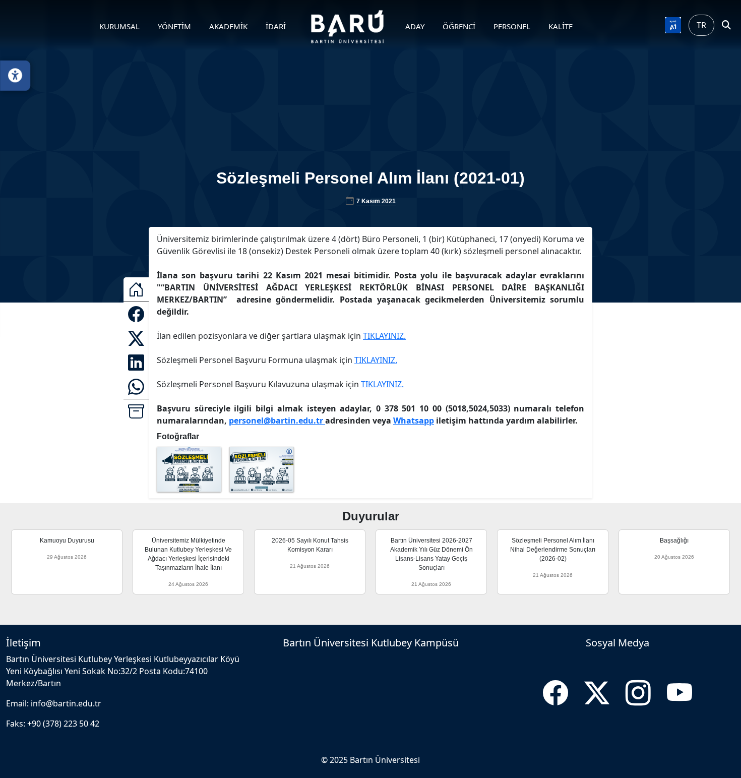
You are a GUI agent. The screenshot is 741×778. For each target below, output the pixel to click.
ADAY (414, 26)
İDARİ (276, 26)
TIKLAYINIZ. (384, 335)
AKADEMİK (228, 26)
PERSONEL (511, 26)
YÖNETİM (174, 26)
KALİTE (560, 26)
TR (701, 25)
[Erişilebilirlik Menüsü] (15, 76)
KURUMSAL (119, 26)
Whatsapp (413, 420)
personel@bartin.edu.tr (277, 420)
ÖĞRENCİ (459, 26)
